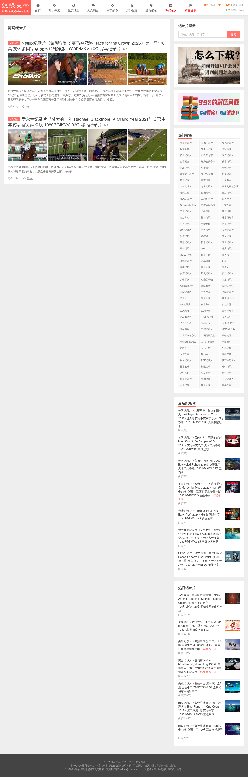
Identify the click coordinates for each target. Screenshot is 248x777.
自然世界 (226, 304)
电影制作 (205, 223)
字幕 (213, 5)
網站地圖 (140, 761)
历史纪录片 (207, 273)
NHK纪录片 (207, 173)
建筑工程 (184, 192)
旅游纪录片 (228, 372)
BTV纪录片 (185, 291)
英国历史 (226, 316)
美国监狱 (205, 378)
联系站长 (232, 9)
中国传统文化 (208, 335)
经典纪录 (151, 10)
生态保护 (184, 236)
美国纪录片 (186, 142)
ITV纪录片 (185, 304)
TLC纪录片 (227, 378)
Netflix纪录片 (208, 149)
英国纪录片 (186, 155)
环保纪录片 (228, 366)
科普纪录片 (207, 267)
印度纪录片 (228, 279)
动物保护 (184, 267)
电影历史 (226, 341)
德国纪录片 (207, 192)
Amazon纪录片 (188, 285)
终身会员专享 (208, 161)
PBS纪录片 (186, 167)
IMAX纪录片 (228, 285)
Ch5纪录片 (185, 229)
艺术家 (183, 298)
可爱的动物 (207, 279)
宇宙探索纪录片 (188, 335)
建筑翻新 (205, 285)
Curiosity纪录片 (188, 204)
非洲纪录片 (228, 248)
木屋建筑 (184, 385)
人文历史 (93, 10)
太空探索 (184, 354)
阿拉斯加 (184, 329)
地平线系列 (228, 298)
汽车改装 (205, 260)
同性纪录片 (228, 242)
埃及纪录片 (207, 372)
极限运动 (205, 366)
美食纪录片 (228, 161)
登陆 (241, 5)
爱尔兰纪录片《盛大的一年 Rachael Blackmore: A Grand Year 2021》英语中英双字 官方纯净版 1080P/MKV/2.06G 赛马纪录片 (87, 121)
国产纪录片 (228, 155)
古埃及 (183, 347)
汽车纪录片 (228, 223)
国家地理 (226, 149)
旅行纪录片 (207, 217)
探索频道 (184, 149)
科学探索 (54, 10)
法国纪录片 (186, 180)
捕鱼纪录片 (207, 385)
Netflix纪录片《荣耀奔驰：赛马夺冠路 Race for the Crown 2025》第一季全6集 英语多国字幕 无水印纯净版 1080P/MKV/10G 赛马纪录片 (86, 45)
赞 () (28, 106)
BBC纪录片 (207, 142)
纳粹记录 (184, 248)
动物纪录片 (228, 167)
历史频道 (226, 173)
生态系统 (205, 310)
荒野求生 (205, 229)
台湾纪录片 (186, 273)
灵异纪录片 (228, 273)
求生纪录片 (207, 298)
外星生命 (205, 254)
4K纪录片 (206, 167)
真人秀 (225, 254)
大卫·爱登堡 (228, 322)
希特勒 (204, 236)
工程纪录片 (207, 329)
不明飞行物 (207, 316)
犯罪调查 (184, 161)
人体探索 (184, 279)
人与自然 (205, 347)
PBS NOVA (185, 316)
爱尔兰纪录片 (208, 341)
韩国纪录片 (186, 378)
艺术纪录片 (186, 211)
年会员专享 (207, 155)
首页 (38, 10)
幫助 (235, 5)
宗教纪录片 (186, 242)
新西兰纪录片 (229, 360)
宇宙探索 (226, 204)
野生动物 (205, 211)
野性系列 (184, 372)
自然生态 (226, 198)
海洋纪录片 (186, 260)
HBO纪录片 (186, 198)
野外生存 (132, 10)
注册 (241, 9)
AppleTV (205, 322)
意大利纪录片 (187, 322)
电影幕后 (184, 217)
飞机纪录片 (228, 291)
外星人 (225, 267)
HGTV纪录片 (228, 329)
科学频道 (205, 304)
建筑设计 (226, 211)
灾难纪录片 (228, 229)
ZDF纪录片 (207, 360)
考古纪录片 (207, 186)
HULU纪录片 (187, 254)
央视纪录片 (228, 142)
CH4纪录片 (186, 186)
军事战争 (112, 10)
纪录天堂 (15, 7)
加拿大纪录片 (187, 173)
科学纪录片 (186, 360)
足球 (224, 260)
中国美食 (226, 180)
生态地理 (73, 10)
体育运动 (205, 180)
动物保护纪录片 (188, 341)
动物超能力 (228, 335)
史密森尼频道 (208, 204)
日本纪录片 (207, 242)
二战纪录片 (207, 198)
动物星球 (226, 354)
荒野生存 (205, 291)
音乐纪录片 (228, 192)
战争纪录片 (228, 236)
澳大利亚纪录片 (230, 186)
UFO (203, 248)
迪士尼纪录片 (229, 217)
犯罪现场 (226, 347)
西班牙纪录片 (229, 310)
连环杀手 (205, 354)
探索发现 (184, 366)
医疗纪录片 (186, 223)
